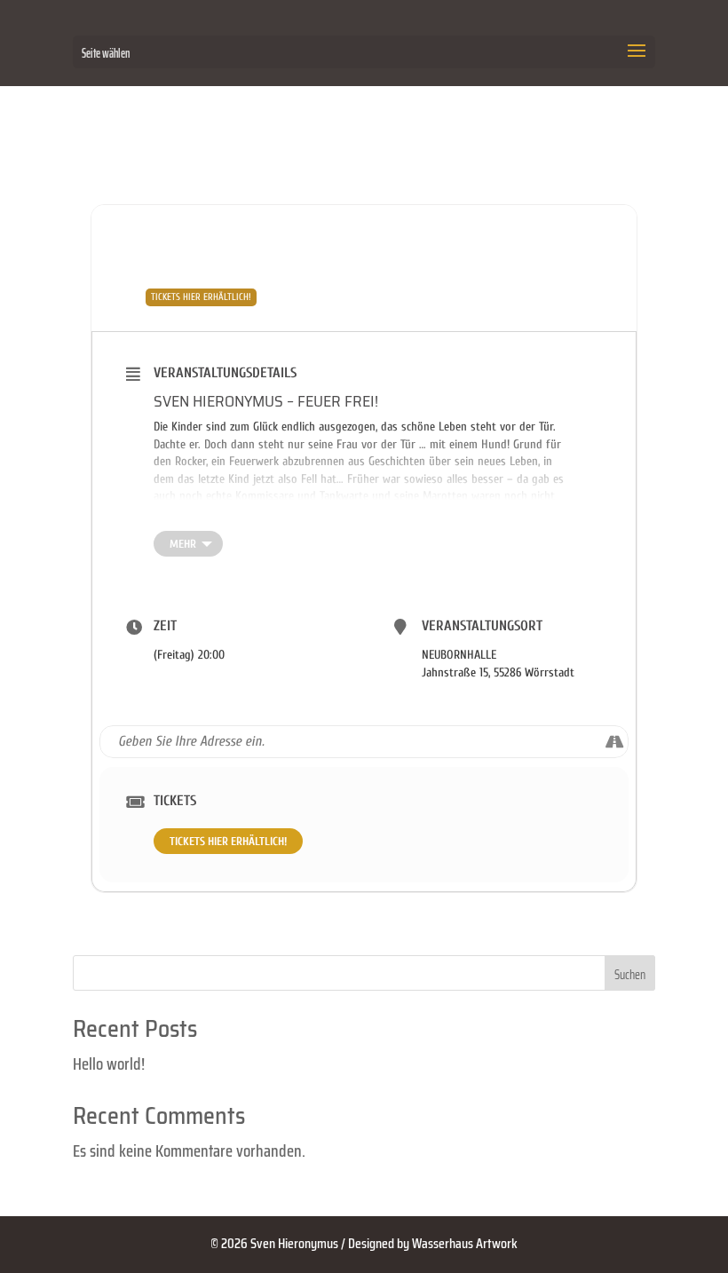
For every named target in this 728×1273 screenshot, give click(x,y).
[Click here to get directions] (614, 741)
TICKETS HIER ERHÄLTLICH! (228, 841)
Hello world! (109, 1063)
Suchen (629, 974)
